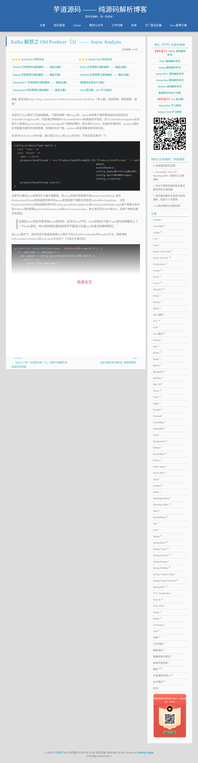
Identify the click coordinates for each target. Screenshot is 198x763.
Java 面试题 (169, 99)
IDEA (157, 308)
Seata (156, 479)
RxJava (157, 460)
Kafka (157, 352)
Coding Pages (145, 752)
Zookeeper (159, 624)
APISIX (158, 219)
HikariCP (159, 289)
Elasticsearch (160, 263)
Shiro (156, 510)
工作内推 (117, 25)
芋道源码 (58, 752)
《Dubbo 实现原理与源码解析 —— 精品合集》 (37, 67)
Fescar (157, 276)
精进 (157, 669)
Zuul (156, 631)
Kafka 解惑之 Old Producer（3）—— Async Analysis (66, 42)
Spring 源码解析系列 (170, 67)
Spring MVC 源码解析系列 (170, 74)
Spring (157, 536)
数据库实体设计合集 (170, 93)
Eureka (157, 270)
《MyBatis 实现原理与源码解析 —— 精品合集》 (104, 74)
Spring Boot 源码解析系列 (169, 80)
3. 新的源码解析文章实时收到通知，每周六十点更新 (169, 197)
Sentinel (158, 485)
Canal (156, 245)
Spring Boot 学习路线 (170, 105)
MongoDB (159, 371)
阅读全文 (84, 282)
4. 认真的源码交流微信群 (166, 206)
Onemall (158, 415)
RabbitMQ (159, 428)
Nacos (157, 390)
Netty (157, 396)
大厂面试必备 (153, 25)
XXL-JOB (159, 605)
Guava (157, 282)
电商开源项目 (161, 662)
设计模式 (159, 681)
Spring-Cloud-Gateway (165, 580)
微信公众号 (96, 25)
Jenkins (157, 339)
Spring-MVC (160, 586)
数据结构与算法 (162, 656)
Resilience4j (160, 441)
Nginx (157, 403)
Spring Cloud (161, 548)
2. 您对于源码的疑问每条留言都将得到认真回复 (169, 187)
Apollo (157, 232)
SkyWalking (160, 517)
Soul (156, 529)
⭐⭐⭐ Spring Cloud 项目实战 (95, 59)
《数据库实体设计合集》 (92, 82)
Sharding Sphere (162, 498)
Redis (156, 434)
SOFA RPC (159, 472)
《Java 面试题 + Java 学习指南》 (95, 90)
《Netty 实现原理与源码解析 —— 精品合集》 (103, 67)
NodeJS (157, 409)
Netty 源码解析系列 (169, 61)
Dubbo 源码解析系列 (170, 53)
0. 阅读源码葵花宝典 (164, 165)
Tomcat (158, 599)
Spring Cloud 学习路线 (170, 112)
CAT (156, 238)
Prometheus (159, 422)
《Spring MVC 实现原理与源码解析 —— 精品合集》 (40, 82)
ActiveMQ (159, 226)
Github (77, 25)
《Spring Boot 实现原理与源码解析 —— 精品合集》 (39, 90)
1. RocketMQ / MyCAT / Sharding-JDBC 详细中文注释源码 (168, 176)
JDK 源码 (159, 314)
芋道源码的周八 (163, 675)
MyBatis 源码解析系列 (170, 86)
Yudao (157, 612)
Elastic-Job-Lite (162, 257)
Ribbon (157, 447)
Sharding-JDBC (162, 504)
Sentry (157, 491)
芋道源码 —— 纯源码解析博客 (100, 9)
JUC (156, 320)
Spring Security (162, 555)
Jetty (156, 346)
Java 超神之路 (178, 25)
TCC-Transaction (162, 593)
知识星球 (59, 25)
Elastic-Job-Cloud (162, 251)
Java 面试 (159, 333)
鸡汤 (156, 688)
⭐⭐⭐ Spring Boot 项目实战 (28, 59)
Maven (157, 365)
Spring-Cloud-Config (164, 574)
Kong (156, 358)
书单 (156, 637)
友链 (134, 25)
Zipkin (157, 618)
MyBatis (158, 377)
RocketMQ (159, 453)
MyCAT (158, 384)
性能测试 (158, 650)
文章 (42, 25)
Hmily (157, 295)
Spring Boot (160, 542)
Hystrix (158, 301)
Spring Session (161, 561)
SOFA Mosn (160, 466)
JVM (156, 327)
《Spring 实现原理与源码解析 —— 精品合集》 (37, 74)
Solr (156, 523)
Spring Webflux (161, 567)
